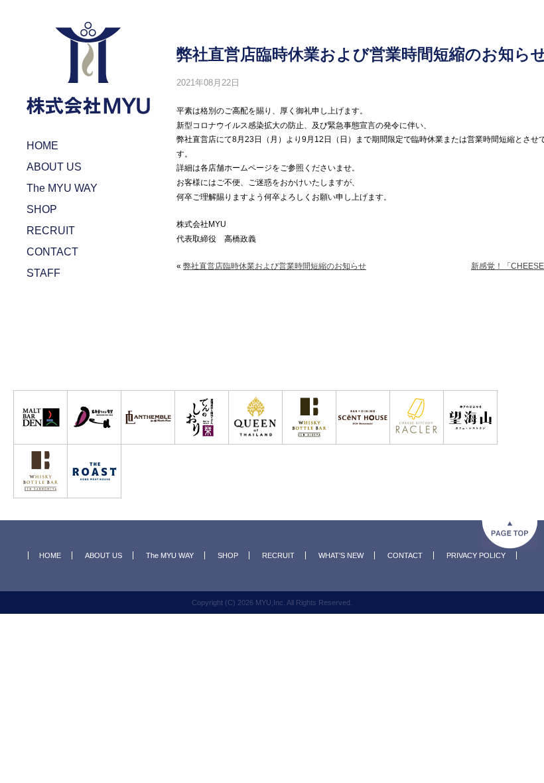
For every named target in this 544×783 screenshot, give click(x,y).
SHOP (228, 555)
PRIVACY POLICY (476, 555)
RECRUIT (278, 555)
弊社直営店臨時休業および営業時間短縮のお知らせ (274, 266)
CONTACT (405, 555)
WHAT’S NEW (341, 555)
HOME (50, 555)
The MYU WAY (170, 555)
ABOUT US (103, 555)
